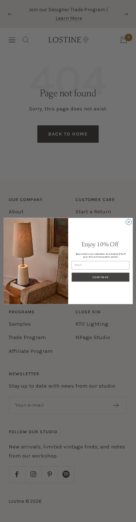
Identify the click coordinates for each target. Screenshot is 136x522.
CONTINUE (100, 277)
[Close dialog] (128, 222)
